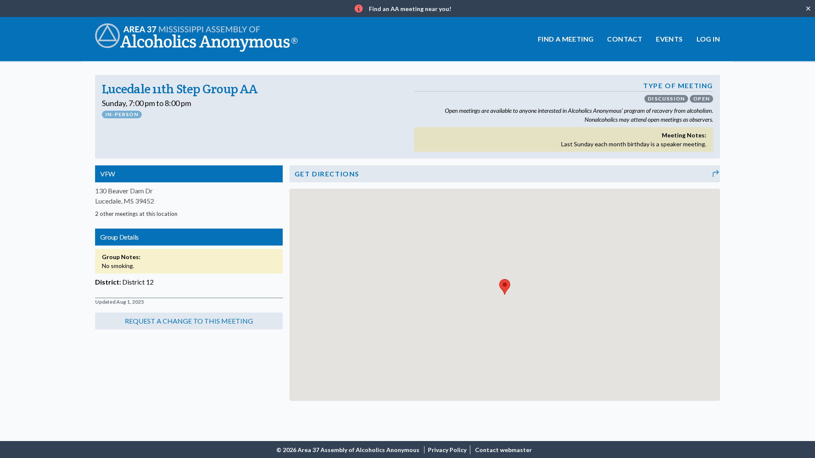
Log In (708, 39)
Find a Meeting (566, 39)
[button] (189, 321)
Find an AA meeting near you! (410, 8)
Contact (624, 39)
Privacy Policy (447, 449)
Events (669, 39)
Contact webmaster (503, 449)
